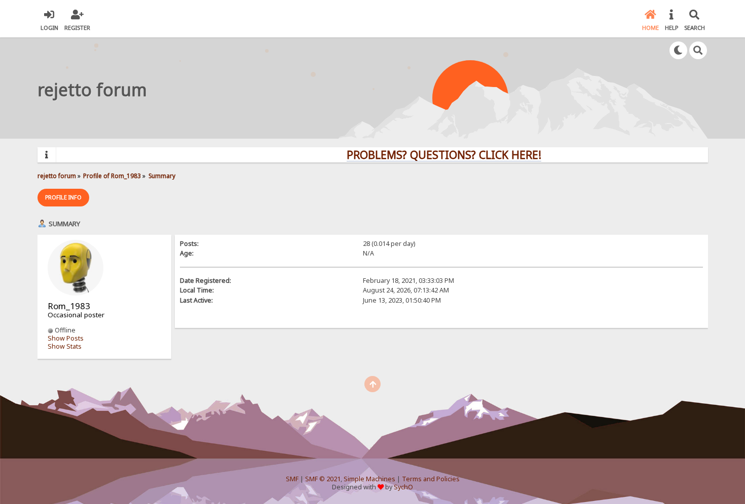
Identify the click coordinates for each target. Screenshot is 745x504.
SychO (403, 487)
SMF (292, 479)
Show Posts (66, 338)
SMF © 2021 (323, 479)
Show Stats (65, 346)
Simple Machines (369, 479)
